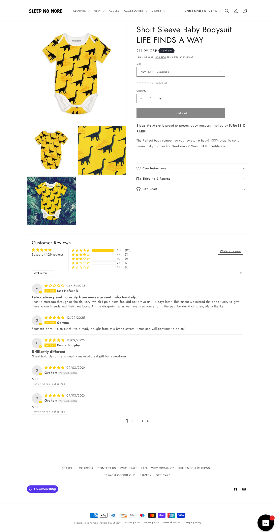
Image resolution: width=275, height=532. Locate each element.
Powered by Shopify (110, 522)
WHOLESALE (128, 468)
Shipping (160, 57)
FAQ (144, 468)
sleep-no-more (91, 522)
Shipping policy (192, 522)
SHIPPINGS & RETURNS (194, 468)
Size (139, 64)
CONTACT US (107, 468)
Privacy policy (151, 522)
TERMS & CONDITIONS (120, 475)
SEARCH (67, 468)
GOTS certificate (213, 146)
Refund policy (132, 522)
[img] (55, 285)
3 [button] (138, 421)
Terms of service (171, 522)
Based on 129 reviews (48, 254)
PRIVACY (145, 475)
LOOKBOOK (85, 468)
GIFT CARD (163, 475)
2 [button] (132, 421)
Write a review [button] (230, 251)
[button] (81, 10)
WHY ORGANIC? (162, 468)
